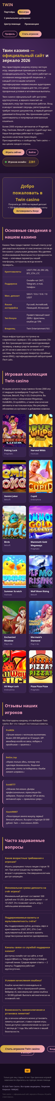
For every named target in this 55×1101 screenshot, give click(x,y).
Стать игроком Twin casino (22, 1049)
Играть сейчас (13, 152)
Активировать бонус (27, 210)
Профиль (10, 34)
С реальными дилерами (17, 18)
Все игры (24, 11)
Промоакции (32, 24)
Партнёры (9, 11)
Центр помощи (12, 24)
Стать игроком (30, 34)
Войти (32, 152)
